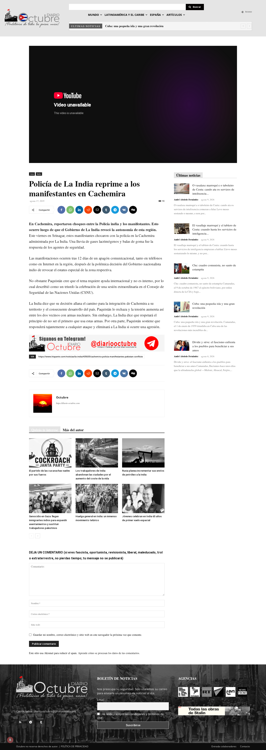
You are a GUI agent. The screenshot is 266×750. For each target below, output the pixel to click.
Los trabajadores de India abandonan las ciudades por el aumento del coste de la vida (93, 474)
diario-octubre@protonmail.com (55, 711)
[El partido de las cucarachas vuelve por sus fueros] (50, 453)
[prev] (243, 26)
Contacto (245, 746)
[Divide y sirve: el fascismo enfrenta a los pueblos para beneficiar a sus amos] (181, 345)
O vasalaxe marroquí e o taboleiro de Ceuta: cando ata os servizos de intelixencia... (213, 189)
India (39, 174)
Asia (32, 174)
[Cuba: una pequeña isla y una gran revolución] (181, 307)
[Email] (97, 210)
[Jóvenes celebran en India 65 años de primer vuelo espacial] (143, 498)
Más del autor (73, 429)
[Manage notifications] (10, 740)
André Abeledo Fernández (186, 199)
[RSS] (20, 722)
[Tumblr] (106, 210)
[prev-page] (31, 535)
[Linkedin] (79, 210)
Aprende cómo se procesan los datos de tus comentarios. (109, 653)
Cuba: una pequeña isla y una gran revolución (134, 26)
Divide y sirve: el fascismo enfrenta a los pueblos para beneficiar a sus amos (213, 346)
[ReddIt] (88, 210)
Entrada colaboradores (223, 746)
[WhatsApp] (70, 210)
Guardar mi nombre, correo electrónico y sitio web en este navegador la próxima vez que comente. (87, 635)
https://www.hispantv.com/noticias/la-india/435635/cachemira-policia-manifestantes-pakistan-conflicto (90, 356)
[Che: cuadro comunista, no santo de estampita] (181, 268)
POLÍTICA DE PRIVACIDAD (74, 746)
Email (100, 700)
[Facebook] (61, 210)
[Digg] (133, 210)
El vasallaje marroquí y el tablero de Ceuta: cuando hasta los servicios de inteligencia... (214, 229)
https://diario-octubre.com (68, 403)
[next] (249, 26)
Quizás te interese (44, 429)
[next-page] (37, 535)
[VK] (124, 210)
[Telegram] (115, 210)
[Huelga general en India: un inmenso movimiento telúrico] (97, 498)
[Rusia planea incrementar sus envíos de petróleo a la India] (143, 453)
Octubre (62, 397)
